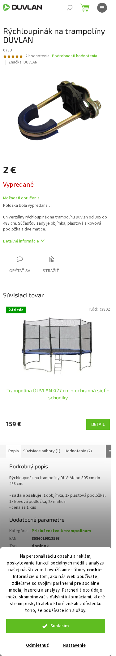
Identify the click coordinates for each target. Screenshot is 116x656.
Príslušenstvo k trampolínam (61, 531)
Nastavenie (74, 645)
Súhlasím (59, 626)
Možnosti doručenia (21, 198)
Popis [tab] (13, 451)
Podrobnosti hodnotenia (74, 56)
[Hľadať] (69, 8)
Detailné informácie (21, 241)
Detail (98, 424)
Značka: (22, 62)
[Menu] (102, 8)
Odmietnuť (37, 645)
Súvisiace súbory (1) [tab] (41, 451)
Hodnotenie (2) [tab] (78, 451)
